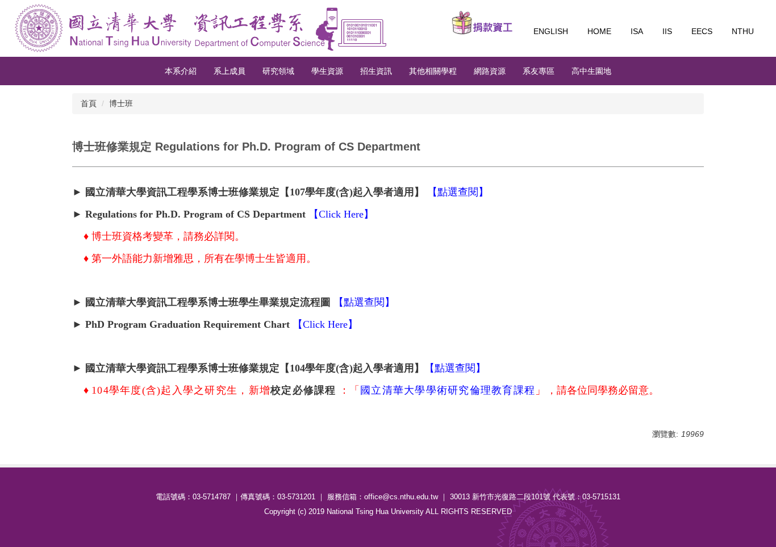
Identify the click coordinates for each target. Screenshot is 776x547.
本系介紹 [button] (181, 71)
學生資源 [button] (327, 71)
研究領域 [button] (278, 71)
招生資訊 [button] (376, 71)
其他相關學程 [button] (433, 71)
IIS (667, 31)
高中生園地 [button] (591, 71)
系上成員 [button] (229, 71)
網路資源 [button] (490, 71)
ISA (637, 31)
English (550, 31)
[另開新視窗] (482, 22)
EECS (701, 31)
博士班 (121, 103)
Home (599, 31)
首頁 (89, 103)
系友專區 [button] (538, 71)
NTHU (743, 31)
